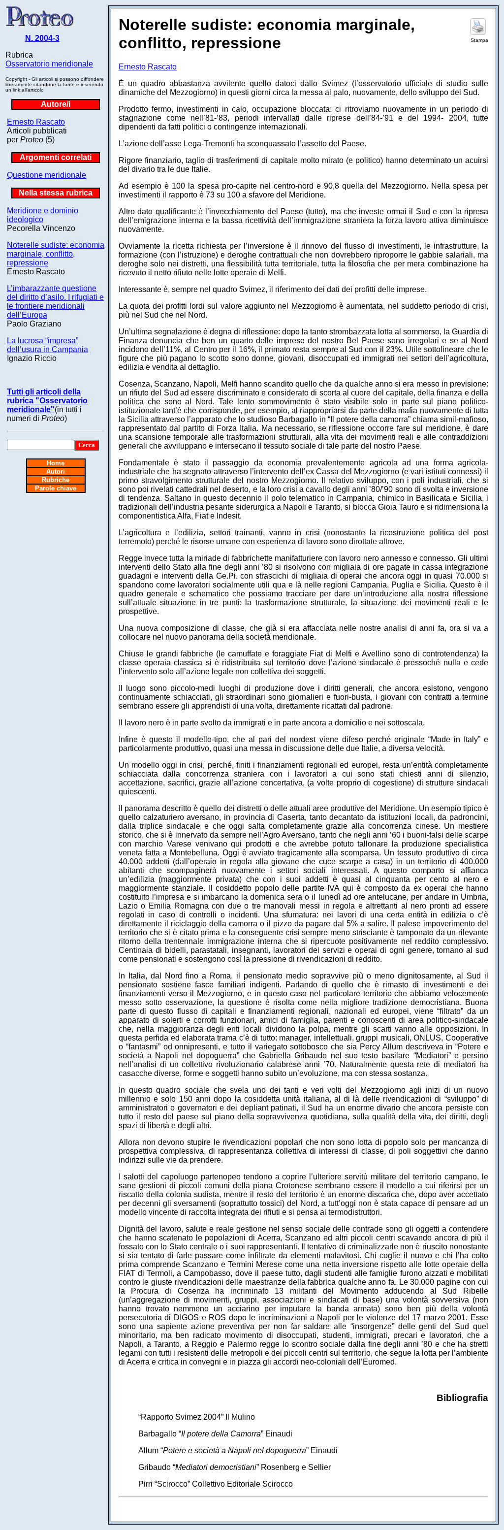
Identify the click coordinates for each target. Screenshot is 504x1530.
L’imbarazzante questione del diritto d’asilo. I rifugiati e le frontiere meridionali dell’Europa (55, 301)
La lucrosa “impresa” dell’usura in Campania (47, 345)
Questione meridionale (46, 175)
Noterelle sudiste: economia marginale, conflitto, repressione (55, 254)
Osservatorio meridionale (49, 64)
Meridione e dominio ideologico (42, 215)
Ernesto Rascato (36, 122)
